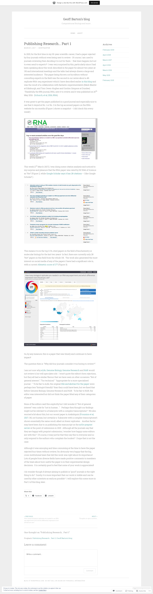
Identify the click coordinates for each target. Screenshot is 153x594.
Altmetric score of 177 (48, 264)
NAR (86, 370)
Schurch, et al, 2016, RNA (46, 95)
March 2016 (107, 70)
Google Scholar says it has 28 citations (64, 173)
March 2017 (107, 60)
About (80, 33)
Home (73, 33)
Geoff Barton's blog (76, 19)
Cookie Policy (42, 590)
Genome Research (71, 370)
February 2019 (108, 50)
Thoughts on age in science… (88, 517)
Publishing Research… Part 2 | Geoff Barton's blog (52, 538)
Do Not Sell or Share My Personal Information (65, 581)
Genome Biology (54, 370)
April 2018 (107, 55)
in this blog (87, 81)
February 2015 (108, 80)
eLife (43, 370)
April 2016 (107, 65)
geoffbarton (44, 48)
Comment (89, 571)
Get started (94, 3)
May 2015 (106, 75)
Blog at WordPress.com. (34, 581)
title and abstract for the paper (75, 384)
